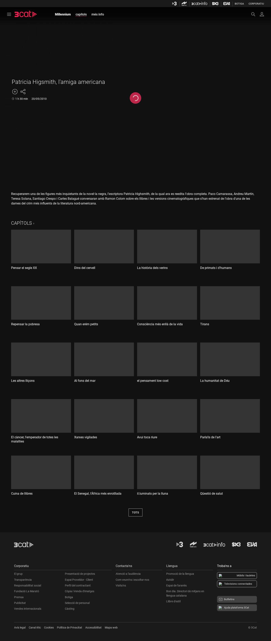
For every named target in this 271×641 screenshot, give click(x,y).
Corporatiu (256, 3)
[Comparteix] (23, 91)
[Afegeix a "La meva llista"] (15, 91)
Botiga (239, 3)
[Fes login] (261, 14)
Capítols (21, 223)
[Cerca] (255, 14)
